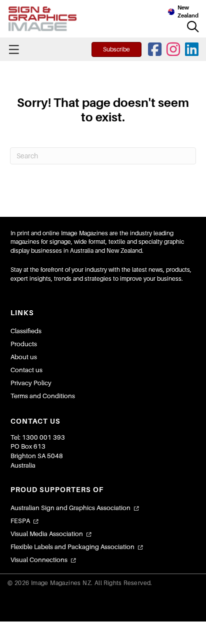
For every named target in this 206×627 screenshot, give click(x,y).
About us (23, 357)
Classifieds (26, 331)
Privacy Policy (31, 383)
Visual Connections (39, 560)
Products (23, 344)
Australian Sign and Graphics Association (70, 508)
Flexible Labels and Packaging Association (72, 547)
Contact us (26, 370)
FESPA (20, 521)
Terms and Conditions (42, 396)
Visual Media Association (46, 534)
